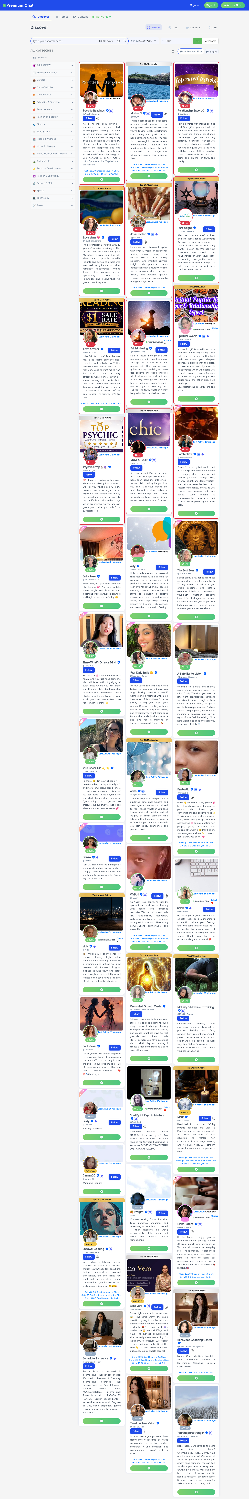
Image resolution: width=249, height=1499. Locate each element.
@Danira (87, 860)
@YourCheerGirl (90, 771)
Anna (133, 791)
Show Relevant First (191, 51)
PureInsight (185, 228)
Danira (87, 857)
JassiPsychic (138, 234)
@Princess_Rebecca (187, 677)
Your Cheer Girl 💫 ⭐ (96, 768)
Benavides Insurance (96, 1358)
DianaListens (185, 1224)
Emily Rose (89, 576)
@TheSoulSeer (184, 573)
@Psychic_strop (90, 470)
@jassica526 (136, 237)
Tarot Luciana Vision (143, 1423)
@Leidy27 (87, 1124)
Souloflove (90, 1046)
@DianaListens (184, 1227)
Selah (181, 908)
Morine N (136, 113)
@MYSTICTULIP (137, 463)
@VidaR (86, 949)
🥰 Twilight (137, 1212)
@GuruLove (183, 1120)
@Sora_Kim (88, 665)
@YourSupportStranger (188, 1436)
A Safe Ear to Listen (190, 673)
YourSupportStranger (191, 1433)
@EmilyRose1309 (91, 579)
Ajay (133, 566)
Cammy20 (89, 1175)
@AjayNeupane (137, 569)
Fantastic (183, 789)
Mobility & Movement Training (195, 1007)
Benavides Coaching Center (194, 1340)
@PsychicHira (184, 339)
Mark (180, 1117)
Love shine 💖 (92, 237)
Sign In (194, 5)
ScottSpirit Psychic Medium (147, 1115)
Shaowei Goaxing (94, 1249)
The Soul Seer (186, 570)
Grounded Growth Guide (146, 1006)
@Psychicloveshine (92, 240)
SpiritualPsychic (188, 336)
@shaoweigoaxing (91, 1252)
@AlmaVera (135, 1309)
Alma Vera (136, 1306)
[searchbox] (181, 41)
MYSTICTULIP (139, 460)
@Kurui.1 (134, 898)
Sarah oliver (185, 454)
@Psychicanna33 (138, 794)
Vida (86, 946)
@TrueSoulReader (186, 231)
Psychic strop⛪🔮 (95, 467)
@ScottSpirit (135, 1122)
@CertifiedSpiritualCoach (142, 1009)
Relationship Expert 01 (192, 110)
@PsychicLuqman (91, 114)
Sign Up (211, 5)
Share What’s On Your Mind (100, 662)
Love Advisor (91, 349)
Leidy (86, 1121)
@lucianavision (137, 1426)
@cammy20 (88, 1179)
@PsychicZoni (89, 352)
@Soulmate (88, 1049)
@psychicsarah (185, 457)
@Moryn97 (135, 116)
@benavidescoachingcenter (190, 1346)
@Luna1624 (182, 911)
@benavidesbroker (92, 1362)
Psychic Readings (94, 110)
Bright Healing (139, 348)
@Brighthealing (137, 351)
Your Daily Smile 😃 (142, 672)
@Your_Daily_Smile (138, 676)
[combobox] (176, 41)
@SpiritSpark (184, 114)
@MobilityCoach (185, 1014)
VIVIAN (134, 894)
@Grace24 (182, 793)
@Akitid (133, 1215)
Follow (89, 118)
